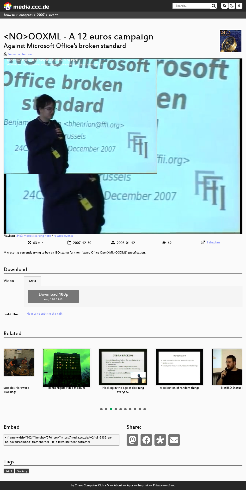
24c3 (9, 471)
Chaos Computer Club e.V (92, 485)
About (118, 485)
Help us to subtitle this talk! (44, 314)
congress (26, 15)
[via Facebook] (146, 440)
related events (63, 236)
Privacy (158, 485)
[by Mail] (174, 440)
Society (22, 471)
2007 (41, 15)
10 (144, 409)
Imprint (143, 485)
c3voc (171, 485)
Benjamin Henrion (19, 54)
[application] (123, 146)
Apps (130, 485)
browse (9, 15)
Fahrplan (213, 243)
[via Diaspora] (160, 440)
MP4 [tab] (32, 281)
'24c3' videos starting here (33, 236)
